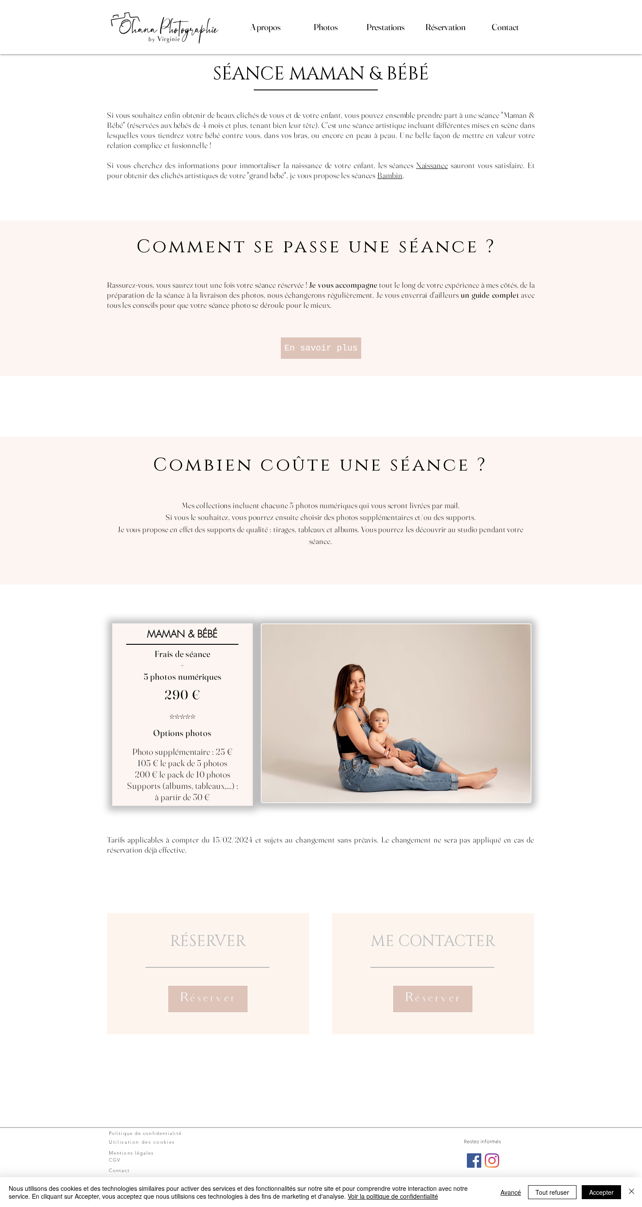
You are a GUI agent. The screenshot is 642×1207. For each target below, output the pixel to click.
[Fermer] (631, 1192)
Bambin (389, 175)
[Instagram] (492, 1160)
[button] (265, 27)
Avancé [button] (510, 1192)
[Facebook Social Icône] (474, 1160)
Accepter (601, 1192)
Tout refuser (552, 1192)
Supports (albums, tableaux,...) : (182, 785)
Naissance (432, 165)
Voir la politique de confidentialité (393, 1196)
